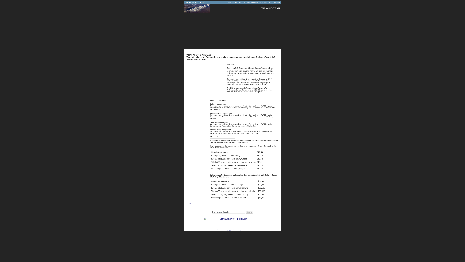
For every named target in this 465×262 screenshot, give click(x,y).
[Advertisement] (232, 31)
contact (253, 230)
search (245, 230)
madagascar (240, 230)
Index (188, 203)
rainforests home (221, 230)
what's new (213, 230)
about (249, 230)
